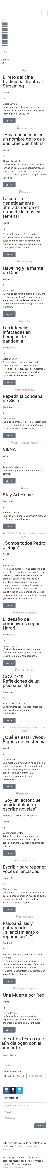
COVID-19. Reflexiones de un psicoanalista (21, 681)
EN (5, 52)
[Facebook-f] (6, 1090)
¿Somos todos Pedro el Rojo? (24, 545)
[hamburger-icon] (45, 13)
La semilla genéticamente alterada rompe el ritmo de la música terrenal (21, 207)
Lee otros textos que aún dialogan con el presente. (22, 1043)
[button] (3, 21)
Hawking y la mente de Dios (23, 270)
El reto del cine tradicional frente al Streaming (23, 81)
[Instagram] (13, 1090)
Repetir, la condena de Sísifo (22, 398)
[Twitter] (19, 1090)
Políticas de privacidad (26, 1146)
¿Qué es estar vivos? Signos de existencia (24, 739)
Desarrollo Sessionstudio (15, 1167)
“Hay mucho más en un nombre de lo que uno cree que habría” (24, 139)
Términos (7, 1149)
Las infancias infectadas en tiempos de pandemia (17, 334)
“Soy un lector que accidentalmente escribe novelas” (22, 805)
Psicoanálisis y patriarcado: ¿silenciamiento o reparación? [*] (21, 930)
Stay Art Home (18, 494)
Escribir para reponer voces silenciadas (24, 869)
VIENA (9, 449)
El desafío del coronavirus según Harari (22, 624)
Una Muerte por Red (24, 995)
